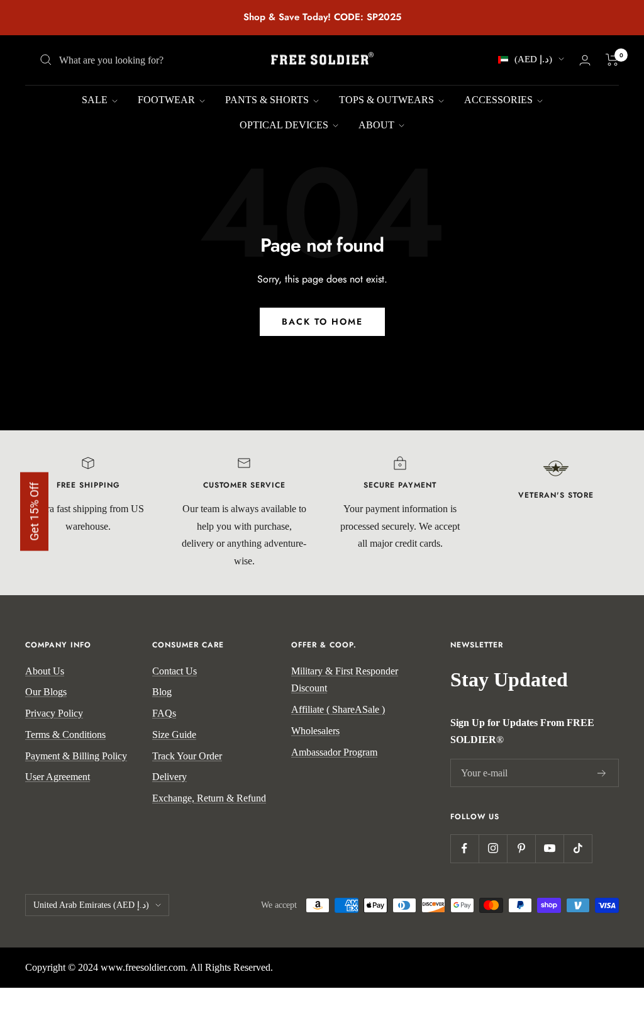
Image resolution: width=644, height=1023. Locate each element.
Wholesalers (315, 730)
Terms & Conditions (65, 734)
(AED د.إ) (533, 59)
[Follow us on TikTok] (578, 848)
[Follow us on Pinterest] (521, 848)
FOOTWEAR (167, 99)
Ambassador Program (334, 752)
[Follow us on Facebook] (464, 848)
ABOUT (377, 125)
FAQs (164, 713)
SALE (96, 99)
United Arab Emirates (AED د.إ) (91, 905)
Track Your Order (187, 756)
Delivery (169, 776)
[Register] (601, 773)
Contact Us (174, 671)
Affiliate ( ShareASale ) (338, 709)
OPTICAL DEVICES (285, 125)
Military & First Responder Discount (344, 680)
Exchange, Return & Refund (209, 798)
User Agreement (57, 776)
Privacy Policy (54, 713)
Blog (162, 691)
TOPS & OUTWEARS (387, 99)
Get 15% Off (34, 512)
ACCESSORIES (499, 99)
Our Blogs (46, 691)
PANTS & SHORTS (268, 99)
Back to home (322, 321)
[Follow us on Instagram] (493, 848)
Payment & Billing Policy (76, 756)
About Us (44, 671)
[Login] (585, 60)
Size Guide (174, 734)
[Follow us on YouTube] (549, 848)
